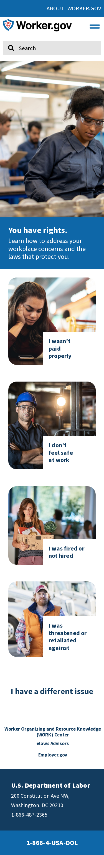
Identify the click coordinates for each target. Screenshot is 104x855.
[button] (94, 25)
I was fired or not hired (66, 551)
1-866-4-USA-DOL (52, 842)
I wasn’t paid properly (60, 348)
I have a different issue (52, 691)
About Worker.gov (74, 8)
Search (7, 39)
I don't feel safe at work (61, 452)
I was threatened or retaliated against (68, 636)
